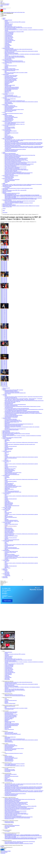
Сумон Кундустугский (9, 34)
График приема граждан (9, 489)
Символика (7, 43)
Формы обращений (8, 102)
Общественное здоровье (7, 186)
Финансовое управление (9, 81)
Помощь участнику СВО (7, 206)
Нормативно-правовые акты (10, 105)
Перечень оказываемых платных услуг (12, 421)
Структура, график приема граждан (11, 524)
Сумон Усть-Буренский (9, 39)
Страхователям (7, 575)
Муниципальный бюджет (9, 107)
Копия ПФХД (7, 422)
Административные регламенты (11, 130)
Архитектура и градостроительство (9, 153)
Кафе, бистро (7, 572)
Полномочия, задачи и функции (10, 76)
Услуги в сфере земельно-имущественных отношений (14, 122)
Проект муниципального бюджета (11, 106)
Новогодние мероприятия (7, 203)
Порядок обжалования (9, 103)
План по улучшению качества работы (11, 429)
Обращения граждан (8, 449)
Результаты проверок (8, 82)
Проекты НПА (7, 99)
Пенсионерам (7, 574)
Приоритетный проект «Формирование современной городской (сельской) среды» (20, 444)
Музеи (6, 570)
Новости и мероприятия (9, 532)
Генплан (6, 445)
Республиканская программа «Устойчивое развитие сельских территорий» (18, 27)
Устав (6, 63)
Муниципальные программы (10, 402)
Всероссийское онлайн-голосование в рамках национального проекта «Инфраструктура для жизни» (21, 205)
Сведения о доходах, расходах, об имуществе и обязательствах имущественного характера (21, 51)
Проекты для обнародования (10, 68)
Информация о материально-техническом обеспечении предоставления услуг (19, 423)
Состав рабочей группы (9, 73)
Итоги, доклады (8, 393)
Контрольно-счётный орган (8, 178)
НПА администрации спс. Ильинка (11, 556)
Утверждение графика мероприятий (11, 141)
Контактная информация (9, 137)
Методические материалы (9, 52)
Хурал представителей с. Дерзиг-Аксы (12, 521)
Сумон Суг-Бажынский (9, 32)
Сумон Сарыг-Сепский (9, 37)
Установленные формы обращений (11, 117)
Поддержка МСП (8, 726)
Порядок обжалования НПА (10, 470)
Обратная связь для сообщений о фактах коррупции (14, 55)
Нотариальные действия (7, 199)
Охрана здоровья (8, 506)
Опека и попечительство (9, 92)
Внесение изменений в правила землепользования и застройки (16, 158)
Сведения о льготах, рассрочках (10, 28)
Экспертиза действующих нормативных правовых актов (15, 392)
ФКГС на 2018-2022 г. (9, 516)
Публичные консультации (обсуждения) (12, 391)
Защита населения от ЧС (9, 483)
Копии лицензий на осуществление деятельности (14, 424)
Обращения (5, 114)
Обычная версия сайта (4, 4)
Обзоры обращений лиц (9, 119)
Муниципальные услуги (7, 121)
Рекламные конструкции (9, 174)
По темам (6, 768)
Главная (4, 208)
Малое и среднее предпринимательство (12, 474)
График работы (7, 501)
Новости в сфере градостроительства (11, 154)
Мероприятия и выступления (10, 468)
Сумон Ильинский (8, 41)
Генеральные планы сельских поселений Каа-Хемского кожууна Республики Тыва (20, 155)
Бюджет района (5, 104)
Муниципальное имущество (10, 70)
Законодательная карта (9, 120)
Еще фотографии (5, 386)
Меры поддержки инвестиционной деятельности (14, 60)
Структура (7, 64)
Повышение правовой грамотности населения (11, 193)
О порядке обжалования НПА (10, 485)
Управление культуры (9, 23)
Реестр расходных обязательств (10, 110)
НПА (6, 71)
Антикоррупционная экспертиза (11, 50)
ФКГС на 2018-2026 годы (7, 138)
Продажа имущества (8, 25)
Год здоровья (7, 187)
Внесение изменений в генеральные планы (13, 156)
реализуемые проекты (9, 531)
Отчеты (6, 134)
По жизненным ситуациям (9, 769)
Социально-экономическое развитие (11, 416)
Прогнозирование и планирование (11, 417)
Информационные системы (10, 85)
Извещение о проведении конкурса (11, 520)
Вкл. (6, 3)
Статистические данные (9, 469)
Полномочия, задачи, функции (10, 552)
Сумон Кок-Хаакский (9, 36)
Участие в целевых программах (10, 79)
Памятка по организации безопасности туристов (14, 113)
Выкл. (8, 3)
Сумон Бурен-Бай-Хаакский (10, 40)
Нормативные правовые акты (10, 98)
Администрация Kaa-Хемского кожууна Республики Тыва (14, 12)
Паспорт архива (8, 135)
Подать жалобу (7, 600)
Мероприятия (7, 440)
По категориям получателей (10, 127)
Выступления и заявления (9, 530)
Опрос (6, 395)
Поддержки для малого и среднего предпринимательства (15, 404)
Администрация (6, 74)
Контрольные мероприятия (10, 180)
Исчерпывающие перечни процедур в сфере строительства (15, 159)
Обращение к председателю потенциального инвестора (15, 61)
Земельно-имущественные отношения (12, 87)
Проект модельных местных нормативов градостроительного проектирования (19, 163)
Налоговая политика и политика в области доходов (14, 109)
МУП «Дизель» (7, 567)
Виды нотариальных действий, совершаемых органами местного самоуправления (20, 200)
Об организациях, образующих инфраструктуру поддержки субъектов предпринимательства (22, 411)
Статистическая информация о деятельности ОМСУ (14, 31)
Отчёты (6, 182)
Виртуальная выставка (9, 136)
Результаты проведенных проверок (11, 535)
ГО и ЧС (4, 112)
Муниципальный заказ (9, 77)
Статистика (7, 454)
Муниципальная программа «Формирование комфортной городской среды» (19, 172)
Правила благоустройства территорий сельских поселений (15, 166)
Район (4, 210)
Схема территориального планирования (12, 167)
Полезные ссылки (8, 58)
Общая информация (6, 387)
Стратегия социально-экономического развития (13, 415)
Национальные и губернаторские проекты (10, 175)
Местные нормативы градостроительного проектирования (15, 168)
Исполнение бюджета (9, 108)
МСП (6, 450)
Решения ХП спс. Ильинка (10, 554)
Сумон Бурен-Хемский (9, 33)
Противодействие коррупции (8, 48)
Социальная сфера (8, 45)
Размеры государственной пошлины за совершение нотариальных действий (19, 202)
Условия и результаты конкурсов (11, 65)
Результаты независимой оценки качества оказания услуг (15, 428)
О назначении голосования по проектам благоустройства (15, 149)
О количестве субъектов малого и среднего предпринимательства (17, 408)
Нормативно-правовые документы (11, 390)
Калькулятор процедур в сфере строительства (13, 171)
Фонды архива (7, 131)
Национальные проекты (9, 176)
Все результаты (3, 8)
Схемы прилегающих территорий (11, 170)
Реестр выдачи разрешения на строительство (13, 805)
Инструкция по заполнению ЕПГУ (11, 78)
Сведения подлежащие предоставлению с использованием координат (17, 164)
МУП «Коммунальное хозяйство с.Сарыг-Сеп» (13, 26)
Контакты (6, 67)
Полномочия (7, 477)
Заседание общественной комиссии (11, 150)
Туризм (4, 152)
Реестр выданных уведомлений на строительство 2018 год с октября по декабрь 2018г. (20, 806)
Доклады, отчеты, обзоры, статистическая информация (15, 56)
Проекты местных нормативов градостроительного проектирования (17, 173)
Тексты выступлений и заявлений (11, 95)
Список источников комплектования (11, 132)
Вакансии (6, 84)
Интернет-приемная (8, 115)
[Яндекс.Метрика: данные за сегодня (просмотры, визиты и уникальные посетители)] (3, 852)
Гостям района (7, 44)
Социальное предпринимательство (11, 405)
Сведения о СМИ (8, 86)
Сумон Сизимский (8, 42)
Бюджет (6, 443)
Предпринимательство (9, 403)
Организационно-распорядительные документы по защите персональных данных (18, 188)
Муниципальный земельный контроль (12, 88)
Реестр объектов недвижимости (10, 165)
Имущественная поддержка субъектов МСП (11, 69)
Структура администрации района (11, 75)
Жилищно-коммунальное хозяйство (9, 204)
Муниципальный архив (7, 129)
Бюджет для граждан (8, 111)
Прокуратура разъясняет (7, 191)
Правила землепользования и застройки (12, 157)
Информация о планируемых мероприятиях (13, 425)
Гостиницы (7, 571)
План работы (7, 133)
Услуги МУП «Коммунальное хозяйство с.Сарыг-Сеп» (15, 124)
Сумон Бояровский (8, 35)
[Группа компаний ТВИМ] (5, 851)
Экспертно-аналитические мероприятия (12, 179)
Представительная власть (7, 62)
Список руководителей (9, 94)
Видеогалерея (7, 47)
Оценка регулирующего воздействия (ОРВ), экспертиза (15, 21)
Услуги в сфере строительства (10, 123)
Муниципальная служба (9, 545)
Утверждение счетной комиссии (11, 151)
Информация (7, 83)
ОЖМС (4, 183)
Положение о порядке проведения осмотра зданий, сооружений (16, 169)
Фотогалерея (7, 46)
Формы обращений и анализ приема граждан (13, 472)
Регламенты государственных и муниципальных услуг (15, 100)
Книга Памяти (5, 189)
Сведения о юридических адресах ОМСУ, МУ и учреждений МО (14, 190)
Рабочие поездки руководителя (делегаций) (13, 96)
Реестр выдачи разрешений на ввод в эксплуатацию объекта (16, 162)
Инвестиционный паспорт (7, 59)
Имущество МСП (8, 727)
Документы (5, 97)
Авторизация (2, 853)
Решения (6, 66)
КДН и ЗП (7, 91)
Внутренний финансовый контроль (11, 725)
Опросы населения (8, 24)
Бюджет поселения (8, 512)
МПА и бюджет (7, 508)
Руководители (5, 93)
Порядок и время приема (9, 116)
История (6, 20)
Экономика (7, 22)
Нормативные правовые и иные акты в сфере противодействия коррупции (18, 49)
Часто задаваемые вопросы (10, 57)
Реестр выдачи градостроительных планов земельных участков (16, 804)
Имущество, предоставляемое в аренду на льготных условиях (16, 72)
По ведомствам (7, 128)
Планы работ (7, 181)
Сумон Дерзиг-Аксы (8, 38)
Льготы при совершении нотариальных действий (14, 201)
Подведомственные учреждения (11, 80)
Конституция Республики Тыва (10, 194)
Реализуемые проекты (9, 448)
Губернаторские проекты (9, 177)
